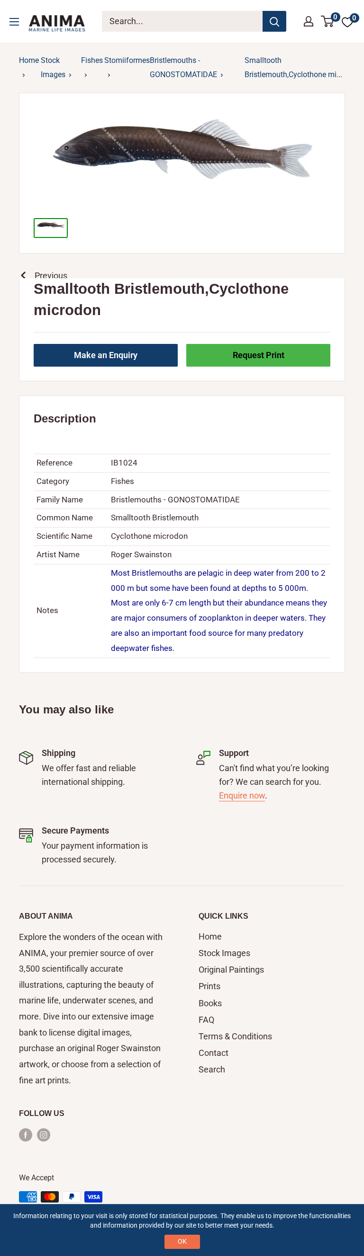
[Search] (274, 21)
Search (212, 1069)
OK (182, 1241)
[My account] (308, 21)
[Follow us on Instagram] (43, 1134)
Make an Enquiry (105, 355)
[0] (328, 21)
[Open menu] (14, 22)
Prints (209, 986)
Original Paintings (231, 970)
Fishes (92, 60)
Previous (51, 276)
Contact (213, 1053)
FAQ (206, 1020)
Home (29, 60)
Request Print (258, 355)
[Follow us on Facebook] (25, 1134)
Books (210, 1003)
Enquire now (242, 795)
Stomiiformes (127, 60)
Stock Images (224, 953)
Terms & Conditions (235, 1036)
